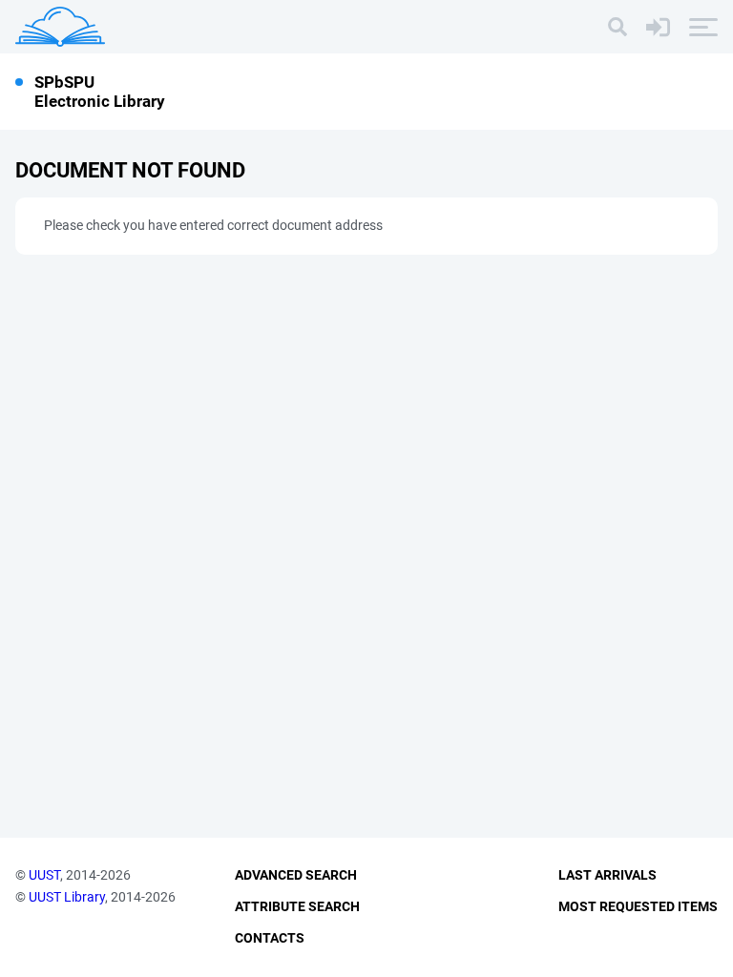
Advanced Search (296, 875)
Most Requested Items (638, 906)
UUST (44, 875)
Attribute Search (297, 906)
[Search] (617, 26)
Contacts (269, 938)
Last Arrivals (607, 875)
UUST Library (67, 896)
